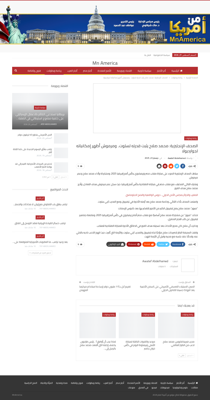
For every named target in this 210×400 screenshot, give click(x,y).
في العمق (143, 387)
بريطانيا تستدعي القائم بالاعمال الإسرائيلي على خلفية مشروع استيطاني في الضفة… (40, 116)
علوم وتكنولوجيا (180, 387)
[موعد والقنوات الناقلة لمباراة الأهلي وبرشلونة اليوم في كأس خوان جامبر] (137, 325)
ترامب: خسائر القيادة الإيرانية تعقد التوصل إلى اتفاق (40, 223)
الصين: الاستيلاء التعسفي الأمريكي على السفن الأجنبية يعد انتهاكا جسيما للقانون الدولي (167, 288)
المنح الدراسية (30, 383)
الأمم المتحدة (104, 70)
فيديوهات (164, 387)
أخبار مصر (87, 70)
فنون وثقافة (34, 70)
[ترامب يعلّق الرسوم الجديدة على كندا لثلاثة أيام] (61, 153)
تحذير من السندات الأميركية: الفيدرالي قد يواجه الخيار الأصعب (33, 165)
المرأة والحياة (46, 383)
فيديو (154, 387)
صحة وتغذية (62, 383)
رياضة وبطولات (54, 70)
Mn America (105, 63)
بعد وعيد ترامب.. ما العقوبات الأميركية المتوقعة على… (40, 242)
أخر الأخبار (161, 70)
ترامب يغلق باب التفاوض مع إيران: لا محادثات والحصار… (40, 204)
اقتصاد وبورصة (124, 70)
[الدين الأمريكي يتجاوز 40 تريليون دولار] (61, 138)
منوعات (131, 387)
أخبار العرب (72, 70)
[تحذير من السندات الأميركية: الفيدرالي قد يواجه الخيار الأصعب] (61, 167)
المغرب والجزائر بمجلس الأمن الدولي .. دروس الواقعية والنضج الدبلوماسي (162, 195)
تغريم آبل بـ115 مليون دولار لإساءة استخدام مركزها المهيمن (105, 288)
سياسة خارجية (144, 70)
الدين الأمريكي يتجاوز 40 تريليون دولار (35, 135)
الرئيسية (175, 70)
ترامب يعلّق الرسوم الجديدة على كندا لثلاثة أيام (32, 150)
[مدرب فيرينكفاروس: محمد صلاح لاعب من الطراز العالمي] (176, 325)
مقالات (194, 387)
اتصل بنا (147, 55)
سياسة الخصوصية (161, 55)
